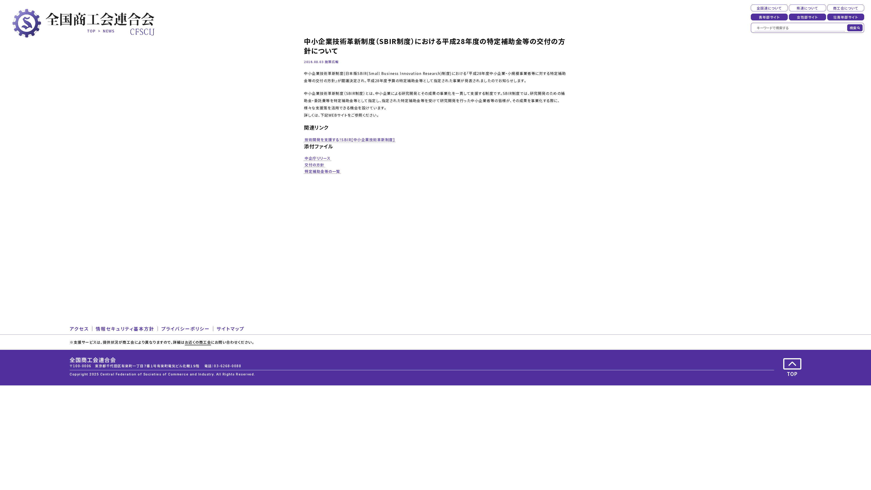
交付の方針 (314, 165)
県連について (807, 8)
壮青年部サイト (845, 17)
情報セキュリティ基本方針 (125, 328)
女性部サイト (807, 17)
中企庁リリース (317, 158)
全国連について (769, 8)
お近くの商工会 (198, 342)
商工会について (846, 8)
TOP (91, 31)
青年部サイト (769, 17)
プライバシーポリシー (185, 328)
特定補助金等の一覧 (322, 171)
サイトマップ (230, 328)
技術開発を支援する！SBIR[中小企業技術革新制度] (350, 139)
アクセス (79, 328)
